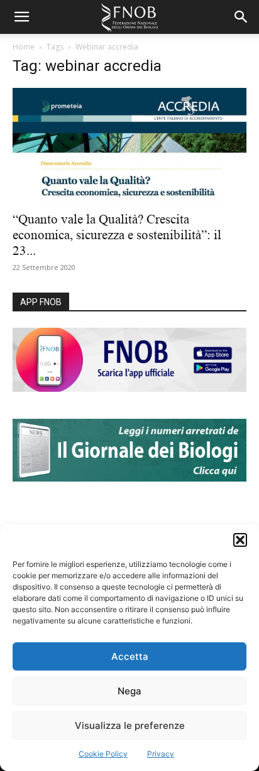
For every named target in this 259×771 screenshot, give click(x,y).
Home (24, 46)
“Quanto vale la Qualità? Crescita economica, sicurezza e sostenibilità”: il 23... (117, 235)
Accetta (129, 656)
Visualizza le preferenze (130, 725)
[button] (240, 540)
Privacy (160, 753)
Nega (129, 691)
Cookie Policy (103, 753)
